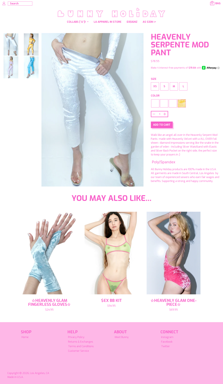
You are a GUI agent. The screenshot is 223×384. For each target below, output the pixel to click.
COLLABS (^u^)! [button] (76, 22)
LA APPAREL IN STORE (107, 22)
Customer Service (78, 351)
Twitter (165, 346)
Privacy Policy (76, 337)
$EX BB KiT (111, 300)
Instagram (167, 337)
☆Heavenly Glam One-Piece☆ (174, 302)
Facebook (167, 341)
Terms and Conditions (81, 346)
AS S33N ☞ (149, 22)
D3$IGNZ (132, 22)
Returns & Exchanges (80, 341)
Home (25, 337)
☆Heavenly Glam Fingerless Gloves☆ (49, 302)
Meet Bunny (122, 337)
